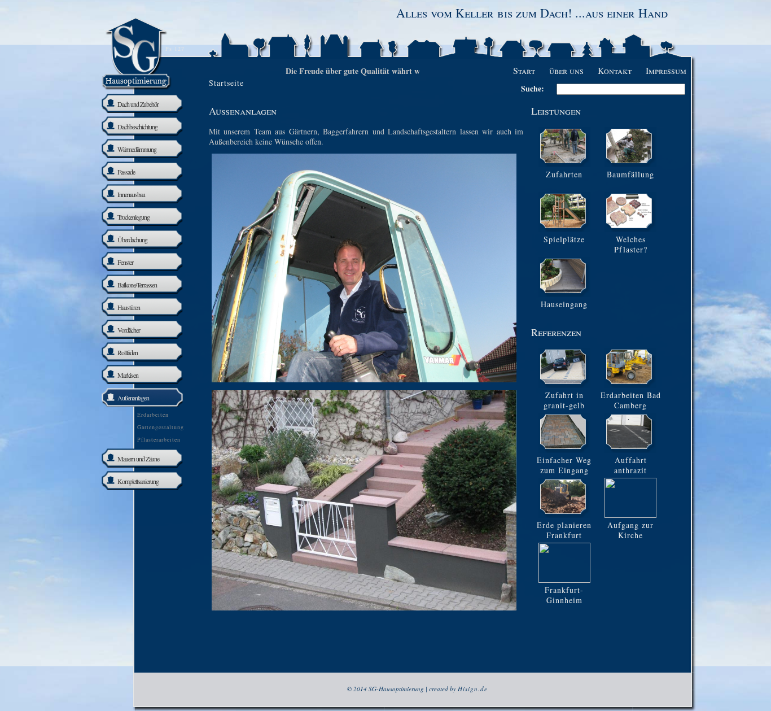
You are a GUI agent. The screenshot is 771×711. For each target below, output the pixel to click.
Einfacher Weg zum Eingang (564, 465)
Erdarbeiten (153, 414)
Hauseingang (564, 304)
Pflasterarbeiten (159, 439)
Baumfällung (630, 174)
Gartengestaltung (160, 427)
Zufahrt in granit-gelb (564, 400)
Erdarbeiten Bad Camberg (631, 400)
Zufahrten (564, 174)
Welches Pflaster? (630, 244)
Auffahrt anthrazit (630, 465)
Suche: (532, 89)
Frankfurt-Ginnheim (564, 594)
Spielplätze (564, 239)
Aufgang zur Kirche (630, 530)
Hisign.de (473, 688)
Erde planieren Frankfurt (564, 530)
